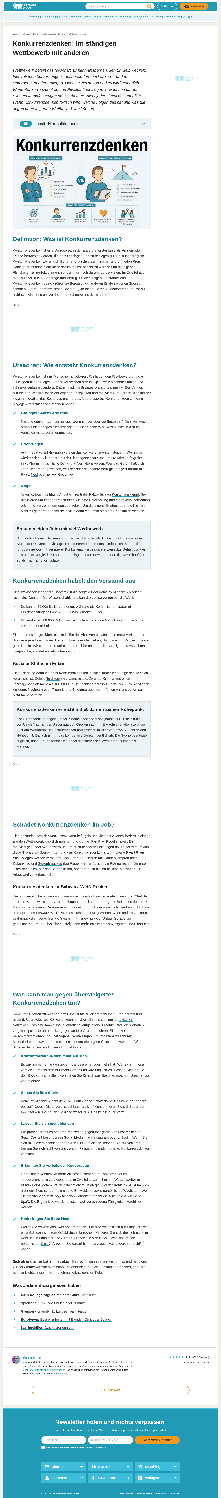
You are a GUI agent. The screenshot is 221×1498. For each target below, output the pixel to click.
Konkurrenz (142, 393)
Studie (21, 544)
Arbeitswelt (76, 16)
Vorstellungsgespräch (55, 16)
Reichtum (53, 678)
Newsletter (197, 6)
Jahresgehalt (22, 684)
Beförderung (98, 500)
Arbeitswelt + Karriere (31, 34)
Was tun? (58, 1295)
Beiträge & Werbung (168, 1493)
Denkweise (63, 250)
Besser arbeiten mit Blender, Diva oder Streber (66, 1319)
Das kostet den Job (47, 1327)
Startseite (16, 34)
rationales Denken (26, 598)
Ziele (45, 1243)
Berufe (87, 16)
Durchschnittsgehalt (36, 612)
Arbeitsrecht (110, 16)
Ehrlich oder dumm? (53, 1303)
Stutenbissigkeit (50, 863)
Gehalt (97, 16)
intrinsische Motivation (118, 869)
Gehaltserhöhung (136, 500)
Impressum (126, 1493)
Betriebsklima (61, 869)
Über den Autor (32, 1357)
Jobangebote (32, 549)
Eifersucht (142, 924)
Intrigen (107, 902)
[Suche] (149, 6)
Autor (33, 1365)
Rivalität (74, 89)
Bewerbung (35, 16)
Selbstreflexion (42, 393)
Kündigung (125, 16)
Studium (170, 16)
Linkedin (62, 1373)
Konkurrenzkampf (125, 494)
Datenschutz (144, 1493)
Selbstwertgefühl (65, 427)
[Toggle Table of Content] (82, 123)
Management (141, 16)
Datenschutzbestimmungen (71, 1447)
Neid (34, 474)
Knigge (181, 16)
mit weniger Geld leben (83, 640)
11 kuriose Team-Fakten (54, 1311)
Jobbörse (167, 6)
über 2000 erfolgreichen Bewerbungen (44, 1369)
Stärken (34, 1112)
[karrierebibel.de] (24, 6)
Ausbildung (157, 16)
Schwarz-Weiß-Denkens (54, 913)
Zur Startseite (110, 1390)
